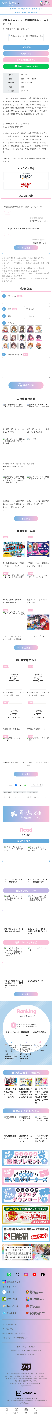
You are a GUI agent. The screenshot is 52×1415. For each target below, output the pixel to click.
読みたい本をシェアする (28, 66)
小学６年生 (36, 797)
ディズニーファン (8, 1329)
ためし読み (38, 9)
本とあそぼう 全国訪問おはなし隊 (15, 1337)
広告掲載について (17, 1350)
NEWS (14, 9)
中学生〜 (44, 797)
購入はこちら (26, 53)
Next (49, 861)
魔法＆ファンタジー (19, 792)
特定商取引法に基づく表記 (26, 1354)
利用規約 (32, 1346)
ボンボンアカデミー (9, 1324)
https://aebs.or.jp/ (26, 1386)
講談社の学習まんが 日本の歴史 (13, 1333)
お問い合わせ (21, 1346)
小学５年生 (26, 797)
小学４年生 (17, 797)
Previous (3, 861)
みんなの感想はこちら (26, 59)
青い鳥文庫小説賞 (30, 12)
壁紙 (18, 12)
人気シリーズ (25, 9)
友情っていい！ (33, 792)
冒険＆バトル (7, 792)
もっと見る (26, 248)
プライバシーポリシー (33, 1350)
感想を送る (28, 385)
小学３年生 (7, 797)
